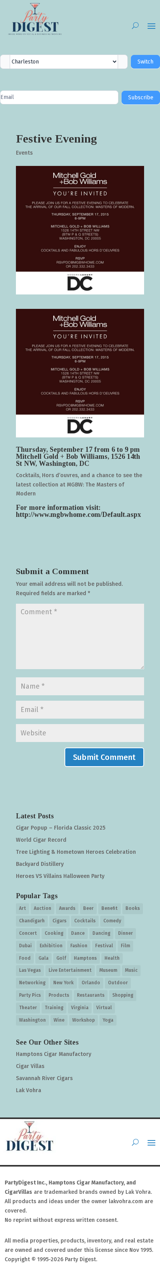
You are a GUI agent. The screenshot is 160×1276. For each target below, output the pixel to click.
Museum (108, 970)
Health (112, 958)
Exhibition (51, 945)
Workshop (83, 1020)
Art (22, 908)
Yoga (108, 1020)
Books (132, 908)
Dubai (25, 945)
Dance (78, 933)
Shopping (122, 995)
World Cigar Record (41, 840)
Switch (145, 61)
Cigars (59, 921)
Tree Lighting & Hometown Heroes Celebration (76, 852)
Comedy (112, 921)
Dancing (101, 933)
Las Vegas (30, 970)
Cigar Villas (30, 1066)
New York (63, 982)
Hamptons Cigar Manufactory (53, 1054)
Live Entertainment (70, 970)
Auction (42, 908)
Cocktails (85, 921)
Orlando (91, 982)
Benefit (109, 908)
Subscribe (140, 97)
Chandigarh (32, 921)
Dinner (125, 933)
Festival (104, 945)
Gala (43, 958)
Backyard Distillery (40, 864)
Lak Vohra (28, 1090)
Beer (88, 908)
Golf (61, 958)
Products (59, 995)
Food (25, 958)
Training (54, 1007)
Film (125, 945)
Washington (32, 1020)
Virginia (80, 1007)
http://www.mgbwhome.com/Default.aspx (78, 514)
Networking (32, 982)
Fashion (78, 945)
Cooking (54, 933)
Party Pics (30, 995)
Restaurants (90, 995)
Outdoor (118, 982)
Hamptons (85, 958)
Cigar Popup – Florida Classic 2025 (60, 828)
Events (24, 153)
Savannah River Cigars (44, 1078)
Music (131, 970)
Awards (67, 908)
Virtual (104, 1007)
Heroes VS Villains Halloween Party (60, 876)
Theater (28, 1007)
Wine (59, 1020)
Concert (28, 933)
